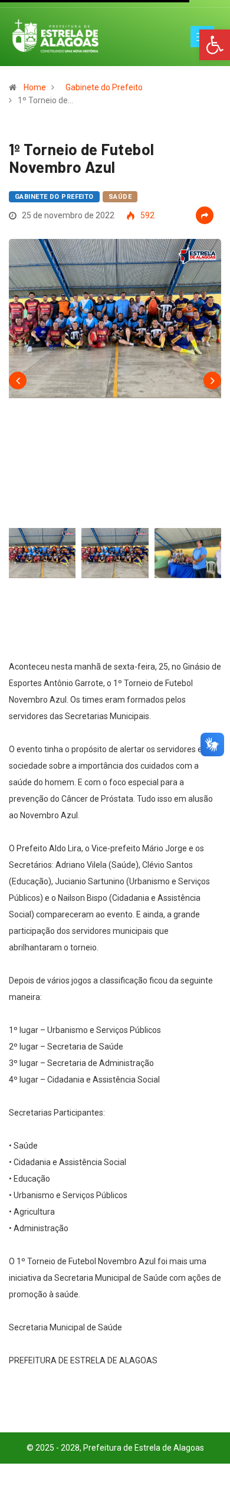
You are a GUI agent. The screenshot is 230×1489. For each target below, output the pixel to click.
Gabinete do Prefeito (104, 87)
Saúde (120, 197)
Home (35, 87)
